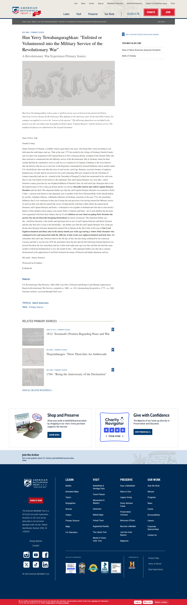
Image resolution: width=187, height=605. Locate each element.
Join (167, 12)
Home (29, 11)
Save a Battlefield (127, 485)
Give (75, 3)
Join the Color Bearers (126, 533)
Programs (152, 497)
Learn (66, 14)
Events (91, 3)
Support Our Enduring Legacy (156, 3)
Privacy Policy (153, 558)
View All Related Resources (36, 390)
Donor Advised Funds (126, 504)
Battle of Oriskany (129, 56)
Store (173, 3)
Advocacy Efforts (127, 520)
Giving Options (36, 541)
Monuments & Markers (98, 501)
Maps (68, 526)
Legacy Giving (128, 497)
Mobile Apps (98, 514)
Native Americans (40, 303)
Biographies (70, 503)
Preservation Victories (125, 513)
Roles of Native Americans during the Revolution (141, 50)
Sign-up (100, 3)
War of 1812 (51, 330)
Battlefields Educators (115, 3)
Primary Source (37, 32)
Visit (78, 14)
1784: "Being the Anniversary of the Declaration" (76, 374)
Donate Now (36, 500)
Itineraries (97, 509)
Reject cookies (161, 602)
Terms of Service (154, 564)
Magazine (124, 541)
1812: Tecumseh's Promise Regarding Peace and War (78, 334)
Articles (69, 509)
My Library (161, 22)
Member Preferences (134, 3)
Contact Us (152, 535)
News (83, 3)
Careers (151, 520)
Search (131, 14)
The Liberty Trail (101, 532)
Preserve (93, 14)
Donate (151, 12)
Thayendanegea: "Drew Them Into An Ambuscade (76, 354)
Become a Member (128, 526)
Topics (68, 497)
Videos (68, 515)
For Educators (71, 532)
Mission (151, 491)
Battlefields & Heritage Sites (99, 487)
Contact (35, 545)
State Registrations (155, 569)
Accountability (154, 515)
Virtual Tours (98, 520)
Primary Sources (72, 520)
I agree (138, 602)
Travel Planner (99, 494)
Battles (68, 485)
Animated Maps (72, 491)
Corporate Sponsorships (153, 527)
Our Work (109, 14)
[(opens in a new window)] (26, 555)
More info (148, 602)
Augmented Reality (101, 526)
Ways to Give (125, 491)
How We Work (154, 485)
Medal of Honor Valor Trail (101, 539)
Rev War (25, 32)
